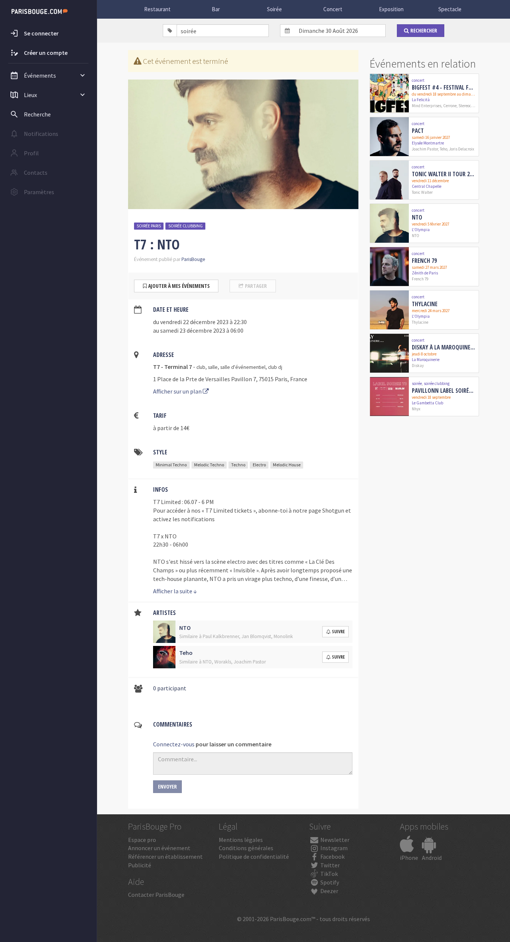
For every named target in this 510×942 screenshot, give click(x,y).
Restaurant (157, 9)
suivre (338, 631)
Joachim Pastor (425, 149)
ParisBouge (193, 259)
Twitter (329, 865)
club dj (275, 367)
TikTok (328, 873)
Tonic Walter (422, 192)
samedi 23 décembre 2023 (192, 330)
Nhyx (416, 408)
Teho (443, 149)
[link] (424, 93)
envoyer (167, 786)
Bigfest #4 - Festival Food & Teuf (444, 87)
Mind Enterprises (426, 105)
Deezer (328, 891)
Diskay (418, 365)
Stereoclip (467, 105)
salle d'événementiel (242, 367)
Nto (417, 217)
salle (213, 367)
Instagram (333, 848)
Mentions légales (241, 839)
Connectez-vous (174, 744)
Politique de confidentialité (254, 856)
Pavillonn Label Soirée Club (444, 391)
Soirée (274, 9)
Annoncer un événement (159, 848)
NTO (415, 235)
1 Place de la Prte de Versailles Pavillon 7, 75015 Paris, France (230, 379)
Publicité (139, 865)
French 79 (424, 261)
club (200, 367)
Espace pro (142, 839)
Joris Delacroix (461, 149)
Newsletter (334, 839)
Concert (332, 9)
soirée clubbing (185, 225)
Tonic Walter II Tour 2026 (444, 174)
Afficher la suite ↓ (175, 591)
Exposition (391, 9)
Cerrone (450, 105)
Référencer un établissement (165, 856)
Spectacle (449, 9)
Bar (216, 9)
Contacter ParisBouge (156, 894)
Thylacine (425, 304)
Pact (418, 131)
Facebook (332, 856)
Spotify (329, 882)
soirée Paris (149, 225)
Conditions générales (246, 848)
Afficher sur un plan (178, 391)
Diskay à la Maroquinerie (444, 347)
